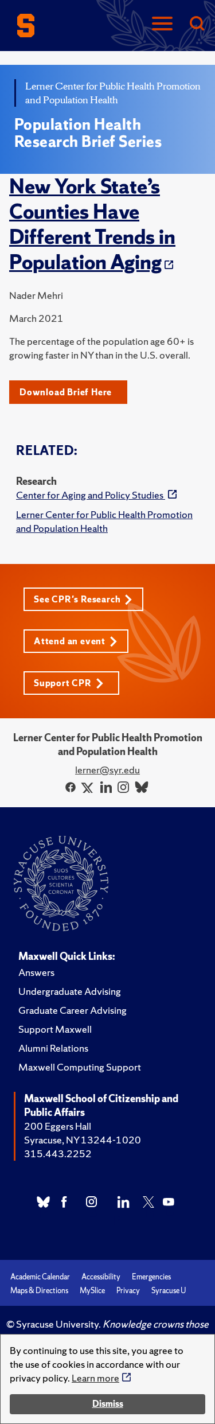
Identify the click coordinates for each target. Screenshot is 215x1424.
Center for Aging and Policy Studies (90, 494)
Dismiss (107, 1404)
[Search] (196, 24)
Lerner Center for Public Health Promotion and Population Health (104, 521)
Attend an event (69, 641)
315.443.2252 (58, 1153)
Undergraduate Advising (69, 991)
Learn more (95, 1377)
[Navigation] (162, 24)
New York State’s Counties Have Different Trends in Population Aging (92, 224)
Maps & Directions (39, 1290)
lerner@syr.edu (107, 769)
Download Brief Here (65, 392)
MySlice (92, 1290)
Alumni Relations (53, 1048)
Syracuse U (168, 1290)
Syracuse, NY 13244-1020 (82, 1139)
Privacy (128, 1290)
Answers (36, 972)
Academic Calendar (40, 1277)
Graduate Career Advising (72, 1010)
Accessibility (100, 1277)
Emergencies (151, 1277)
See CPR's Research (77, 599)
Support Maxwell (55, 1029)
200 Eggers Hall (57, 1126)
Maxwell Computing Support (79, 1066)
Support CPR (63, 683)
